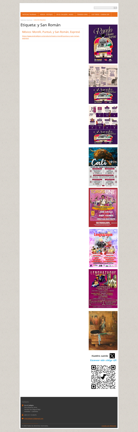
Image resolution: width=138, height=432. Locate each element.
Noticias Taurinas (26, 20)
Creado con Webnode (109, 426)
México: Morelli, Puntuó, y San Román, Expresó (51, 32)
